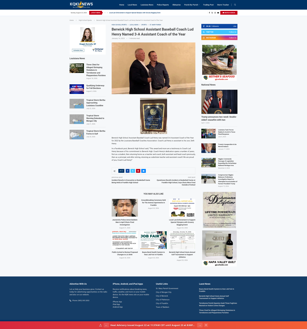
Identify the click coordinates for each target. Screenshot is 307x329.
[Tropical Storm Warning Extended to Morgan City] (77, 119)
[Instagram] (215, 13)
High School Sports (85, 20)
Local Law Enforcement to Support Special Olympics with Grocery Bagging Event (182, 222)
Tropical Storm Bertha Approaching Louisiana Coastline (95, 103)
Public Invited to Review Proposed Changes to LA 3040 (127, 13)
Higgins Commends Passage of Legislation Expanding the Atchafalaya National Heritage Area (227, 162)
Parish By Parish (191, 5)
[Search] (235, 5)
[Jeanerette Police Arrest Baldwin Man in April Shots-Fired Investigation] (125, 207)
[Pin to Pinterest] (138, 171)
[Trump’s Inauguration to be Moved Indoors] (208, 148)
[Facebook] (209, 13)
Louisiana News (147, 5)
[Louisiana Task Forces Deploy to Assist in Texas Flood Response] (208, 133)
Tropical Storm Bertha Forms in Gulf (95, 132)
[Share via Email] (143, 171)
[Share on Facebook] (128, 171)
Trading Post (208, 5)
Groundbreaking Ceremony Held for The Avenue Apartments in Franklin (153, 202)
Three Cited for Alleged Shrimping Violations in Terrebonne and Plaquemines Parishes (96, 70)
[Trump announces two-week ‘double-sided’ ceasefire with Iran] (219, 102)
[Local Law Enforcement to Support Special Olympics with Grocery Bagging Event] (182, 207)
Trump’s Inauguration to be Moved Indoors (227, 145)
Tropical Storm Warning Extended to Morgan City (95, 118)
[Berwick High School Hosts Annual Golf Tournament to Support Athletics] (182, 240)
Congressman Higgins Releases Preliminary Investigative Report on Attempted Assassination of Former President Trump (227, 179)
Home (121, 5)
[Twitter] (212, 13)
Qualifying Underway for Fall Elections (95, 86)
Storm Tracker (223, 5)
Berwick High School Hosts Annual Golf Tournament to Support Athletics (182, 254)
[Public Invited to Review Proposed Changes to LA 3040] (125, 240)
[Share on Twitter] (132, 171)
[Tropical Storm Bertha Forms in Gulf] (77, 134)
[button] (105, 13)
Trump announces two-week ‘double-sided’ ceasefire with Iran (219, 118)
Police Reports (163, 5)
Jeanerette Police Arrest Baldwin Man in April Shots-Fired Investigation (124, 222)
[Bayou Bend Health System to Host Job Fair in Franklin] (153, 240)
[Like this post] (122, 171)
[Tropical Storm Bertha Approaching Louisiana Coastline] (77, 103)
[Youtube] (218, 13)
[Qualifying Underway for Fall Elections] (77, 89)
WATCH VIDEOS (229, 13)
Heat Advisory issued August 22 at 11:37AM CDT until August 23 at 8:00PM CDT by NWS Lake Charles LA (153, 325)
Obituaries (176, 5)
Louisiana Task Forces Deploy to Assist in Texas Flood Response (226, 132)
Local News (132, 5)
